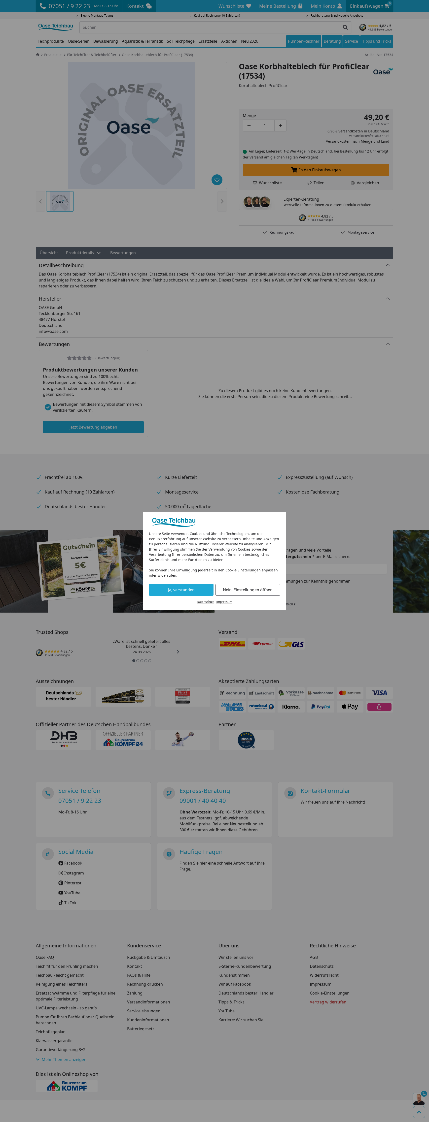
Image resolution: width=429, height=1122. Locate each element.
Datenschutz (205, 602)
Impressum (224, 602)
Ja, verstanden (181, 589)
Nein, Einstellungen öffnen (248, 589)
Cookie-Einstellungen (243, 570)
